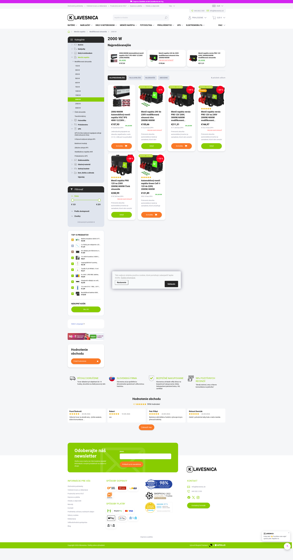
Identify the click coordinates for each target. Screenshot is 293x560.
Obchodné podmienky (75, 6)
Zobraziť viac (146, 427)
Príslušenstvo (83, 125)
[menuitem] (73, 25)
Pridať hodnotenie (79, 361)
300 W (77, 70)
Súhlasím (171, 284)
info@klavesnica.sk (198, 487)
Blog (69, 526)
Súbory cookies (73, 515)
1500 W (78, 95)
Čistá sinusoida (80, 112)
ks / (86, 309)
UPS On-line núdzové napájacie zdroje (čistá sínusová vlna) (88, 134)
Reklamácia (72, 519)
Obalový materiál (84, 164)
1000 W (78, 91)
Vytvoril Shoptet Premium (199, 545)
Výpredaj (81, 177)
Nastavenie (121, 282)
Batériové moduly (81, 143)
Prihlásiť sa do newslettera (131, 464)
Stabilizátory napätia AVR (84, 152)
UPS (79, 129)
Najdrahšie (150, 78)
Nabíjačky (81, 49)
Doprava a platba (136, 6)
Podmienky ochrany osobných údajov (81, 512)
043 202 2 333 (197, 491)
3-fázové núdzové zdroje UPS (85, 139)
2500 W (78, 104)
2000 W (78, 99)
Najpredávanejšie (117, 78)
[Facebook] (189, 497)
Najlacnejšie (135, 78)
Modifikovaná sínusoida (83, 62)
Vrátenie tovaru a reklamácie (97, 6)
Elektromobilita (83, 160)
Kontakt (70, 508)
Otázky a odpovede (152, 6)
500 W (77, 78)
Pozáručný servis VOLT (118, 6)
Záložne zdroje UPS (81, 148)
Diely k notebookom (85, 53)
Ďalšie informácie (128, 278)
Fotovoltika (82, 120)
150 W (77, 66)
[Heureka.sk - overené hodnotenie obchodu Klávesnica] (158, 507)
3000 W (78, 108)
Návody (70, 504)
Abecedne (164, 78)
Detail (152, 146)
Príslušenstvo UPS (81, 156)
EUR (218, 6)
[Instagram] (198, 497)
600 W (77, 83)
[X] (193, 497)
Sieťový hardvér (83, 169)
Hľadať (166, 18)
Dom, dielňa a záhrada (86, 173)
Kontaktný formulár (199, 505)
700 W (77, 87)
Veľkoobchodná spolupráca (77, 522)
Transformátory (80, 116)
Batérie (80, 45)
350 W (77, 74)
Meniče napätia (83, 57)
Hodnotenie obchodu (146, 399)
